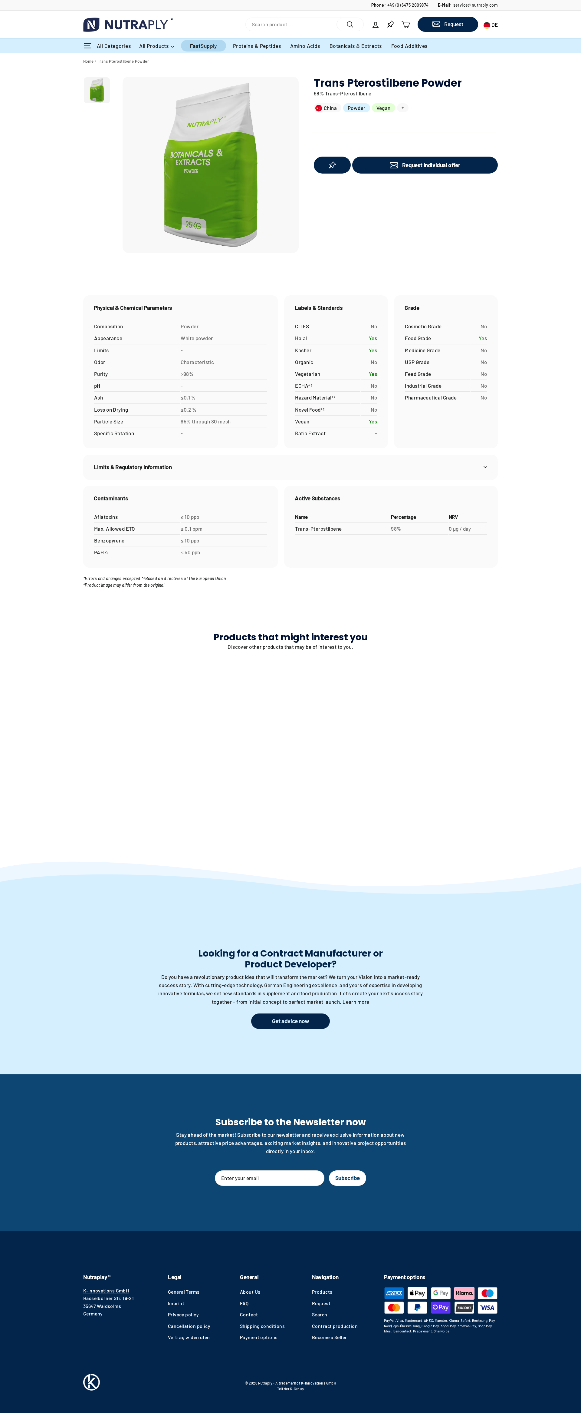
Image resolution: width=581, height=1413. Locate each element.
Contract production (335, 1326)
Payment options (258, 1337)
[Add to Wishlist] (332, 165)
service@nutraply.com (475, 5)
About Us (250, 1292)
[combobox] (291, 24)
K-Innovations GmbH (106, 1290)
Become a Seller (329, 1337)
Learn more (356, 1002)
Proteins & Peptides (257, 45)
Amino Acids (305, 45)
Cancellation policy (189, 1326)
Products (322, 1292)
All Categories (115, 45)
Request (321, 1303)
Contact (249, 1314)
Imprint (176, 1303)
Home (88, 61)
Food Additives (409, 45)
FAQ (244, 1303)
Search (319, 1314)
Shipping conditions (262, 1326)
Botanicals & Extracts (356, 45)
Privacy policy (183, 1314)
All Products (154, 45)
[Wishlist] (390, 24)
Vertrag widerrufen (189, 1337)
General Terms (184, 1292)
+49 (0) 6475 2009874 (408, 5)
